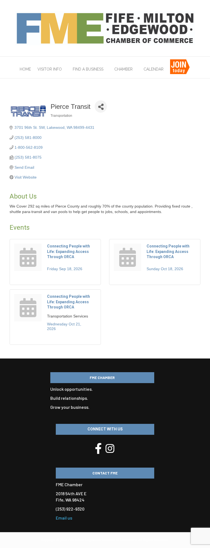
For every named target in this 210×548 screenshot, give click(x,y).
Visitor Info (49, 69)
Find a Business (88, 69)
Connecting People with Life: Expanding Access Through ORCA (68, 251)
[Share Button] (101, 106)
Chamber (123, 69)
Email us (64, 517)
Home (25, 69)
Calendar (154, 69)
